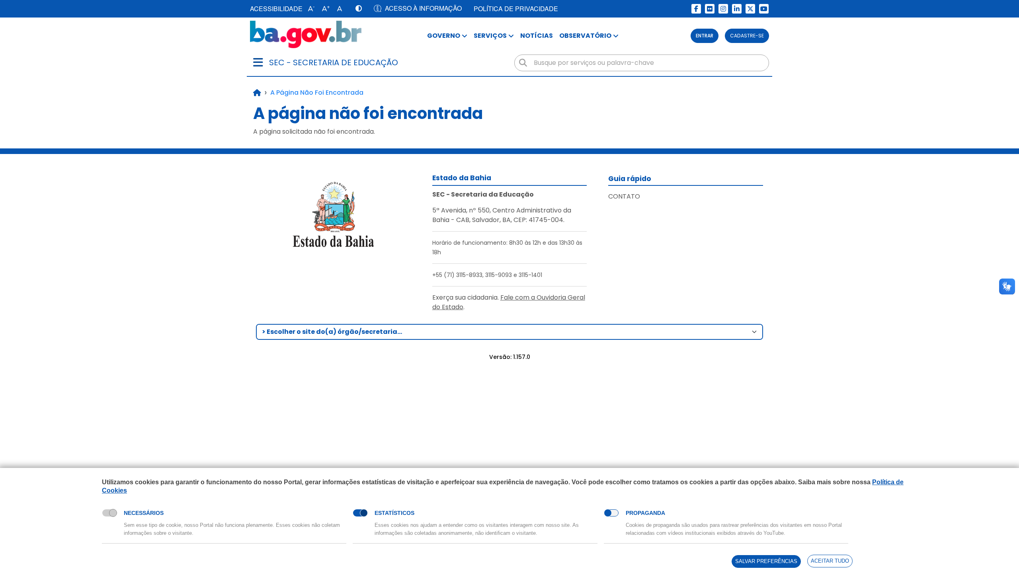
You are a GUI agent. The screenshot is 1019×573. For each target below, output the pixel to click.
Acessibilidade (276, 8)
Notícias (536, 35)
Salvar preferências (766, 561)
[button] (309, 9)
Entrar (704, 35)
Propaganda (645, 513)
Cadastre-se (747, 35)
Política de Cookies (127, 500)
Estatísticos (394, 513)
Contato (624, 196)
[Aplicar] (523, 63)
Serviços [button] (490, 35)
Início (257, 92)
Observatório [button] (585, 35)
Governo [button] (443, 35)
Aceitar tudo (830, 561)
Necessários (144, 513)
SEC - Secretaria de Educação (333, 62)
